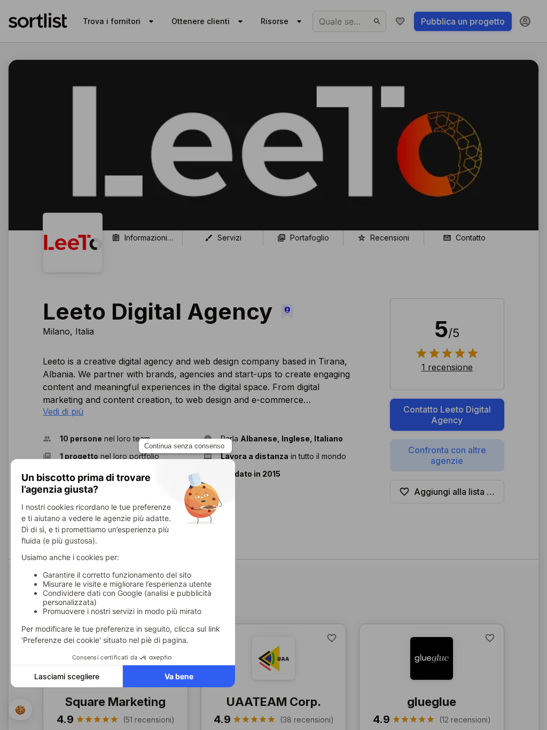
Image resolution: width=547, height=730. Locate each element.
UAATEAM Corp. (273, 702)
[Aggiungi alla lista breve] (332, 638)
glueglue (431, 702)
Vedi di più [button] (63, 411)
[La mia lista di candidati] (400, 21)
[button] (118, 438)
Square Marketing (115, 702)
